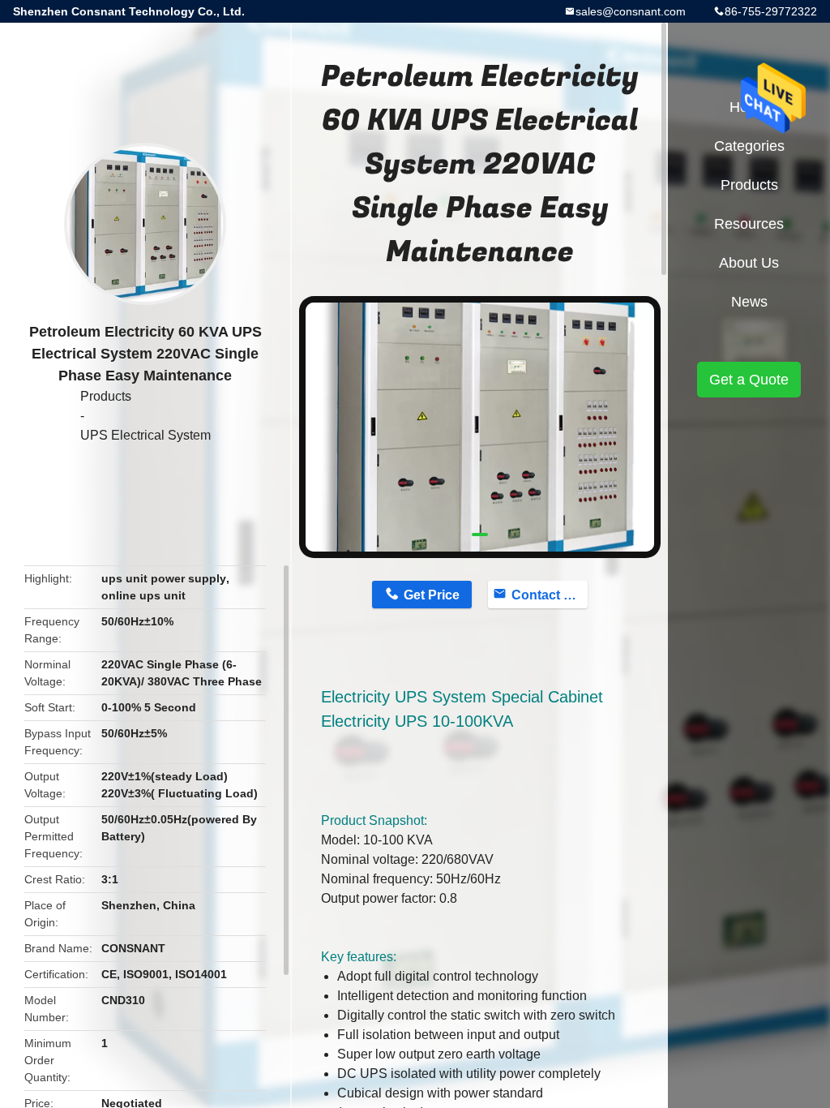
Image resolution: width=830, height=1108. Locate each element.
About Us (749, 263)
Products (105, 396)
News (749, 302)
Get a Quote (749, 379)
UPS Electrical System (145, 435)
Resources (749, 224)
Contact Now (549, 595)
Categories (749, 146)
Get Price (432, 595)
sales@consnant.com (630, 11)
